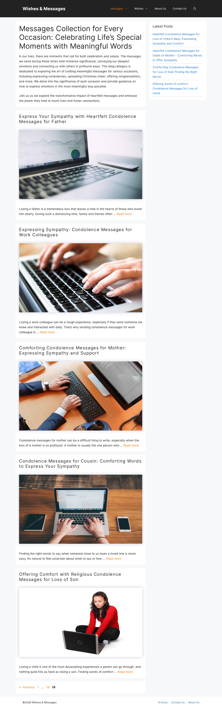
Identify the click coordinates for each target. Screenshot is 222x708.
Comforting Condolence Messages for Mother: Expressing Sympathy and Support (72, 350)
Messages (117, 8)
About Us (160, 8)
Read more (124, 214)
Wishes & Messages (44, 8)
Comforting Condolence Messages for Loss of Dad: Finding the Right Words (175, 71)
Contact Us (179, 8)
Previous (27, 687)
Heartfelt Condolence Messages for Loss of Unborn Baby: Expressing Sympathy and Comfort (176, 38)
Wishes (138, 8)
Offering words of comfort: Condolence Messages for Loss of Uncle (175, 88)
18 (48, 687)
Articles (163, 702)
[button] (194, 8)
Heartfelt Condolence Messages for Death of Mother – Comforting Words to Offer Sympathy (177, 55)
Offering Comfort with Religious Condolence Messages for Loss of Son (70, 577)
